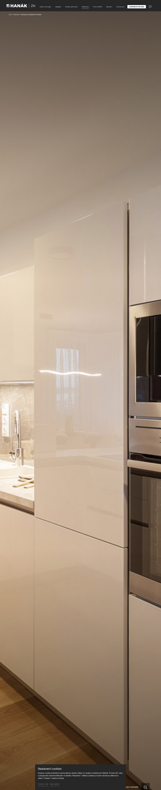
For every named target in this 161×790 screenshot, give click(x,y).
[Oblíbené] (150, 6)
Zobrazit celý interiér (127, 787)
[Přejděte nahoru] (156, 785)
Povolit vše (43, 784)
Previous (4, 406)
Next (157, 406)
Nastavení (54, 784)
